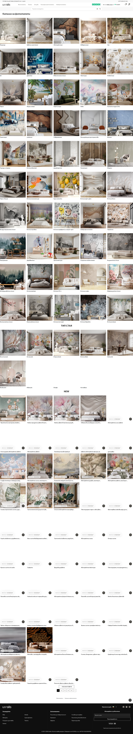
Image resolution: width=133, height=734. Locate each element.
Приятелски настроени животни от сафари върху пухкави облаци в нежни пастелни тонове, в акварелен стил (11, 422)
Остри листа (112, 538)
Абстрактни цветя (33, 451)
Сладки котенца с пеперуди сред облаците (11, 480)
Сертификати (28, 717)
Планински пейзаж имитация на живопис (64, 480)
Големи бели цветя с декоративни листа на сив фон (11, 683)
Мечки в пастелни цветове (116, 596)
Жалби (26, 714)
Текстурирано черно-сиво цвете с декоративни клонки (91, 509)
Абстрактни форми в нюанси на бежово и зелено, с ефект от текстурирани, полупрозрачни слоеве (64, 596)
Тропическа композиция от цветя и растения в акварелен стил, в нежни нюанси (37, 509)
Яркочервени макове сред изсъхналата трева (118, 509)
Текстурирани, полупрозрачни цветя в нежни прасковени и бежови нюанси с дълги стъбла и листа (118, 567)
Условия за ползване (77, 714)
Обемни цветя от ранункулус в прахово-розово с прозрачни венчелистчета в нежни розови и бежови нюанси (64, 625)
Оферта (52, 720)
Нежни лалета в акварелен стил (36, 625)
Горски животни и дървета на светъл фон (11, 538)
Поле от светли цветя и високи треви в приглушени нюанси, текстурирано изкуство (64, 683)
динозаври (111, 451)
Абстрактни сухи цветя (115, 422)
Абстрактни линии (87, 538)
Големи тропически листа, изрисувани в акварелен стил (11, 509)
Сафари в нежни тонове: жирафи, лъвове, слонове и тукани (118, 625)
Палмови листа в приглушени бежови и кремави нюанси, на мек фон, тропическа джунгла (91, 596)
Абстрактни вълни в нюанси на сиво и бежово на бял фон (64, 654)
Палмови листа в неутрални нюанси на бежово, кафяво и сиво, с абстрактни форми (11, 596)
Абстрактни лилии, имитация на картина (37, 480)
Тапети (26, 720)
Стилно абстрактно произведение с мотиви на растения (64, 509)
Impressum (53, 717)
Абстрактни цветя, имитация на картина (118, 480)
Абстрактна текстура (88, 567)
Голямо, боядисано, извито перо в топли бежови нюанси (91, 654)
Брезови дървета (59, 567)
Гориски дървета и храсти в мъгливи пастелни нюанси (37, 683)
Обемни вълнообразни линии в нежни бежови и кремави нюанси (91, 422)
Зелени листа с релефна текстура (91, 625)
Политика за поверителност (58, 714)
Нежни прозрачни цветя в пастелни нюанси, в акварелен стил (37, 422)
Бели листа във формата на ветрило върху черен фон (37, 538)
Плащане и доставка (8, 720)
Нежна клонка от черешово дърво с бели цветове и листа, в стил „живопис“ (37, 596)
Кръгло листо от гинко (8, 567)
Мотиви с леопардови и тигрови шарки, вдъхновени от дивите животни (37, 654)
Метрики (5, 717)
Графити (30, 567)
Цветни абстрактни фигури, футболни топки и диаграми (91, 451)
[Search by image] (97, 9)
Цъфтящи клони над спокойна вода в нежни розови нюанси (118, 654)
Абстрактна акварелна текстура (11, 654)
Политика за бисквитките (79, 717)
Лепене (4, 723)
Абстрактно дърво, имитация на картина (91, 480)
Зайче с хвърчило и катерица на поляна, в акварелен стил (11, 625)
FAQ (4, 714)
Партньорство (76, 720)
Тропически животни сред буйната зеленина (64, 538)
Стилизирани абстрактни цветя (11, 451)
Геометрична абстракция (62, 451)
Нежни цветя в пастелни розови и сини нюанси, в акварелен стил (64, 422)
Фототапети (59, 698)
